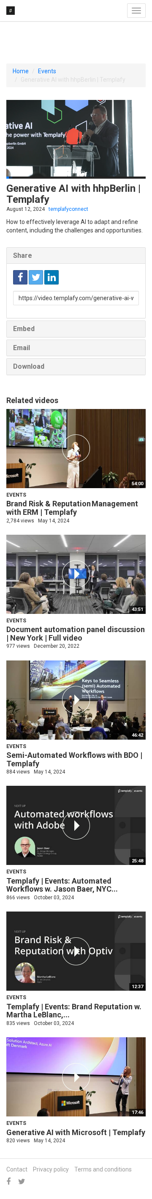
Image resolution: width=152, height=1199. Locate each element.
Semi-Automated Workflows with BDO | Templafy (74, 759)
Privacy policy (51, 1169)
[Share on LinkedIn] (51, 277)
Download (28, 366)
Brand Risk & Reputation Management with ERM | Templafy (72, 508)
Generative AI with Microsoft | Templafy (75, 1132)
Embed (24, 329)
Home (21, 71)
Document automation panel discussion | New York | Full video (75, 633)
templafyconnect (68, 209)
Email (21, 348)
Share (22, 255)
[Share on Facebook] (20, 277)
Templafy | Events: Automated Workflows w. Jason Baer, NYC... (62, 885)
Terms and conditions (103, 1169)
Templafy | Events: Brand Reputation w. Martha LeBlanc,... (73, 1010)
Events (47, 71)
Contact (16, 1169)
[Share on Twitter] (36, 277)
